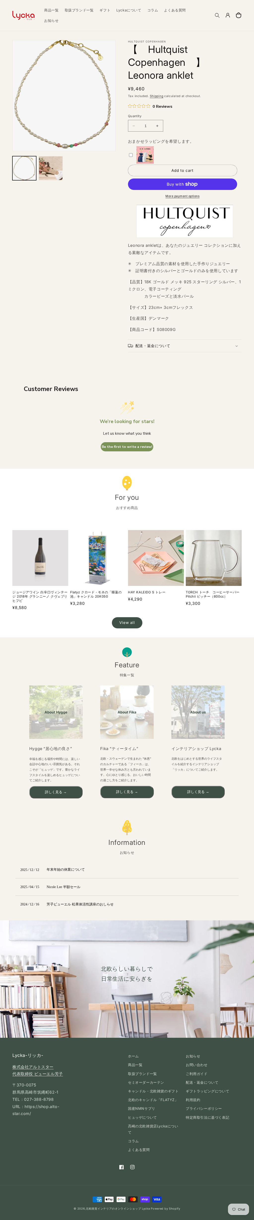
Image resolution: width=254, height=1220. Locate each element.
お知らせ (193, 1056)
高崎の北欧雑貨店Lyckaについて (153, 1129)
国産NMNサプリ (141, 1108)
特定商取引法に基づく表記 (207, 1117)
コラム (133, 1141)
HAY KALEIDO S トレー (146, 592)
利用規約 (193, 1100)
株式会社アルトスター (33, 1066)
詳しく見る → (56, 792)
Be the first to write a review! (127, 446)
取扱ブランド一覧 (142, 1074)
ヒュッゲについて (142, 1117)
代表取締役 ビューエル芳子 (37, 1073)
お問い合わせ (197, 1065)
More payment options (182, 196)
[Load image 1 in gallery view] (24, 168)
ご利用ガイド (197, 1074)
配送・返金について (202, 1082)
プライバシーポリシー (204, 1108)
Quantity (134, 116)
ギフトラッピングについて (207, 1091)
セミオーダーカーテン (146, 1082)
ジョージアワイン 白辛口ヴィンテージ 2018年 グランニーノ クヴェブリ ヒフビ (39, 596)
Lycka (146, 1208)
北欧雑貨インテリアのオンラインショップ (113, 1208)
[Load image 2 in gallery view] (51, 168)
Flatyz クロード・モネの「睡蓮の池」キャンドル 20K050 (96, 594)
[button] (217, 15)
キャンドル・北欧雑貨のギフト (153, 1091)
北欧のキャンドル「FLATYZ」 (153, 1100)
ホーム (133, 1056)
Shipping (156, 96)
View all (127, 622)
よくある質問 (139, 1150)
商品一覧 (135, 1065)
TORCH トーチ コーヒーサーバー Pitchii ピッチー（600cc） (213, 594)
